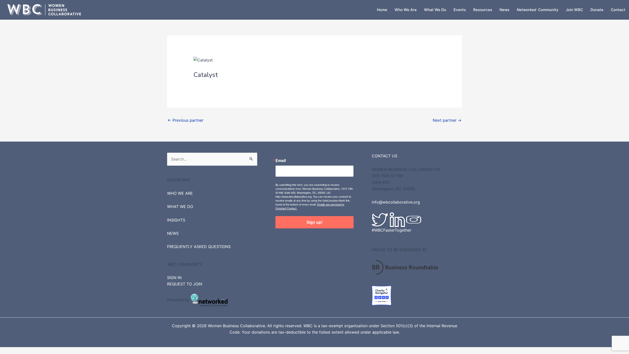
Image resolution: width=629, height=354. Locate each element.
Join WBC (574, 9)
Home (382, 9)
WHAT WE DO (180, 206)
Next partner (447, 120)
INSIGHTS (176, 220)
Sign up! (314, 222)
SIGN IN (174, 277)
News (504, 9)
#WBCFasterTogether (391, 230)
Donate (596, 9)
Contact (618, 9)
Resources (482, 9)
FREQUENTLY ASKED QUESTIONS (199, 246)
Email (280, 160)
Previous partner (185, 120)
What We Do (435, 9)
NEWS (173, 233)
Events (460, 9)
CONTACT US (384, 155)
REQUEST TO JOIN (184, 283)
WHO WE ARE (180, 193)
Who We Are (406, 9)
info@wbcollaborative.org (396, 202)
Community (537, 9)
